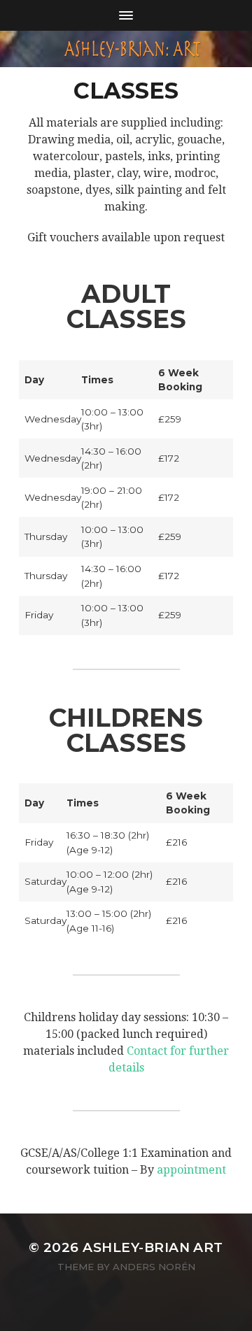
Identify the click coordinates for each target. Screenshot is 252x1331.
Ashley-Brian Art (153, 1247)
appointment (191, 1169)
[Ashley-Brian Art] (126, 49)
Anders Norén (154, 1266)
